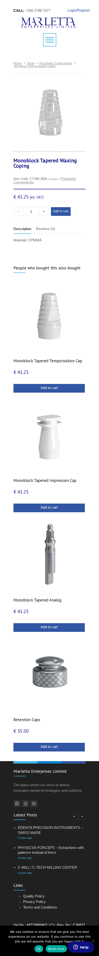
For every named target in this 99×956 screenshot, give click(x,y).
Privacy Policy (34, 902)
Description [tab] (22, 229)
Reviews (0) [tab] (45, 229)
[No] (93, 940)
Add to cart (60, 211)
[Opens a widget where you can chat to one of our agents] (81, 948)
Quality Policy (34, 896)
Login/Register (77, 10)
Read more (56, 949)
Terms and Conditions (40, 907)
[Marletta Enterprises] (49, 22)
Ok (39, 949)
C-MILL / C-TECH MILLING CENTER (47, 867)
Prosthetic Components (55, 63)
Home (17, 63)
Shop (30, 63)
